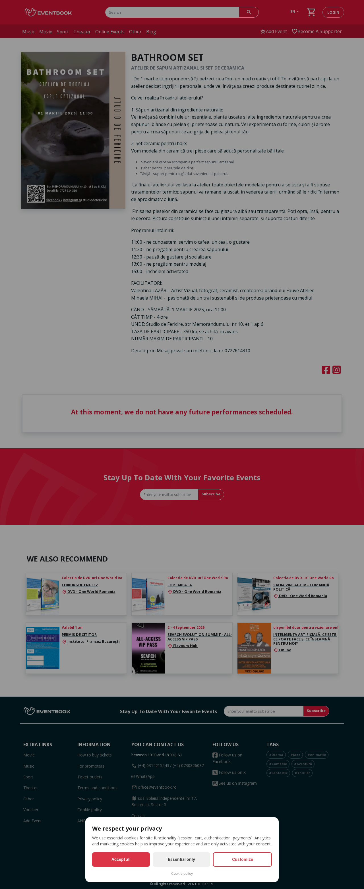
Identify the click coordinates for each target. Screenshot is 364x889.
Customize (242, 859)
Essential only (181, 859)
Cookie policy (182, 873)
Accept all (121, 859)
